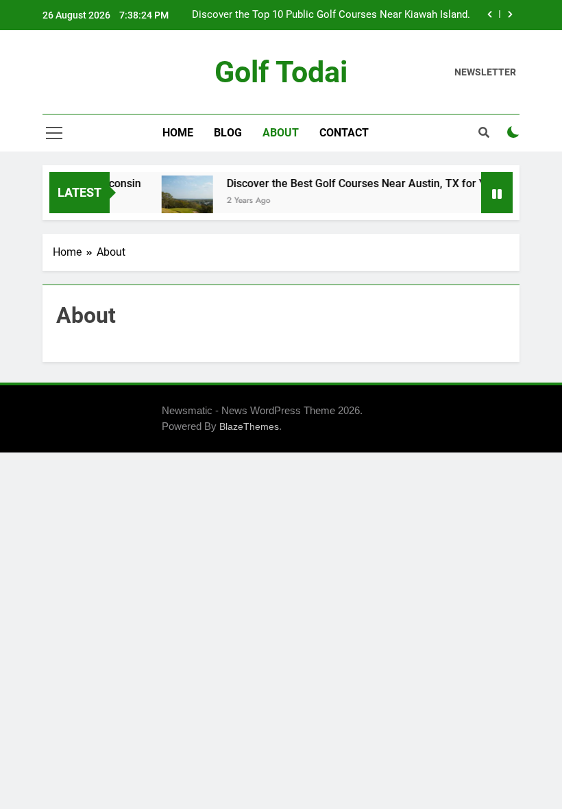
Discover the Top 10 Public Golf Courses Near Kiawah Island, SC (330, 15)
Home (177, 132)
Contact (344, 132)
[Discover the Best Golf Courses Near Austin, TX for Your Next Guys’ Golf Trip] (182, 201)
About (280, 132)
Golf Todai (281, 72)
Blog (228, 132)
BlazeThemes (249, 426)
